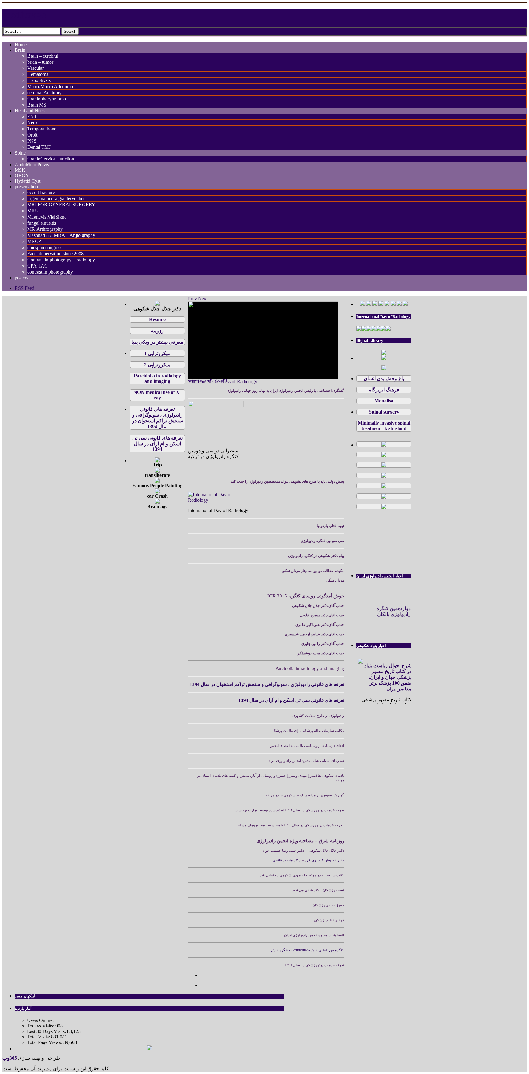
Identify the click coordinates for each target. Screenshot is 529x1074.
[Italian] (387, 304)
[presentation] (383, 368)
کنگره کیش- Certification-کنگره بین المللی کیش (307, 950)
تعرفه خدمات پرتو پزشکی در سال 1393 (314, 965)
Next (203, 298)
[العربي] (374, 304)
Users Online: (41, 1020)
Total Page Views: (45, 1042)
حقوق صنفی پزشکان (328, 905)
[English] (368, 304)
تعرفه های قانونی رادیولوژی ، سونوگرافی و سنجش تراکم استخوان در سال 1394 (267, 684)
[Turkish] (399, 304)
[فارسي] (362, 304)
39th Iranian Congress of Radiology (222, 381)
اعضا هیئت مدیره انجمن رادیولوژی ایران (314, 935)
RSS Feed (24, 288)
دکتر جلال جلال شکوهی (326, 850)
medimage (24, 14)
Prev (192, 298)
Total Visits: (39, 1036)
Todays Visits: (41, 1025)
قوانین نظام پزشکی (329, 920)
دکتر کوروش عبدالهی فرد (324, 860)
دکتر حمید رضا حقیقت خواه (283, 850)
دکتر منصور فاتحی (286, 860)
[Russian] (405, 304)
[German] (380, 304)
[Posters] (383, 358)
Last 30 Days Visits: (47, 1031)
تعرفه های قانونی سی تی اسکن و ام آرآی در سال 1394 (291, 700)
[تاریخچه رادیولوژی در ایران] (383, 507)
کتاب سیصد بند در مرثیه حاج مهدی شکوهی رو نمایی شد (302, 875)
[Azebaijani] (393, 304)
